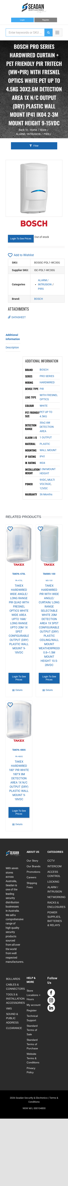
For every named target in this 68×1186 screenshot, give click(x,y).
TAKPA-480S (19, 750)
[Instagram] (51, 1000)
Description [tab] (12, 347)
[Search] (48, 32)
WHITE (44, 405)
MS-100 (49, 580)
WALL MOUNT (48, 450)
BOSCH (38, 298)
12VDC (44, 488)
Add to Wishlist (24, 255)
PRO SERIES (47, 376)
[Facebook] (51, 993)
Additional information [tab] (13, 337)
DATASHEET (19, 317)
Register (45, 20)
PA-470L (18, 580)
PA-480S (19, 756)
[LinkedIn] (51, 1008)
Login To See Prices (20, 238)
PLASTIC (45, 443)
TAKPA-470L (19, 574)
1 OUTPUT (46, 437)
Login (22, 20)
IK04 (42, 462)
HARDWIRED (47, 382)
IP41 (42, 456)
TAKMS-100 (49, 574)
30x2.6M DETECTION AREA (47, 427)
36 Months (46, 494)
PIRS (41, 288)
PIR (42, 388)
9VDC (43, 479)
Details (18, 690)
